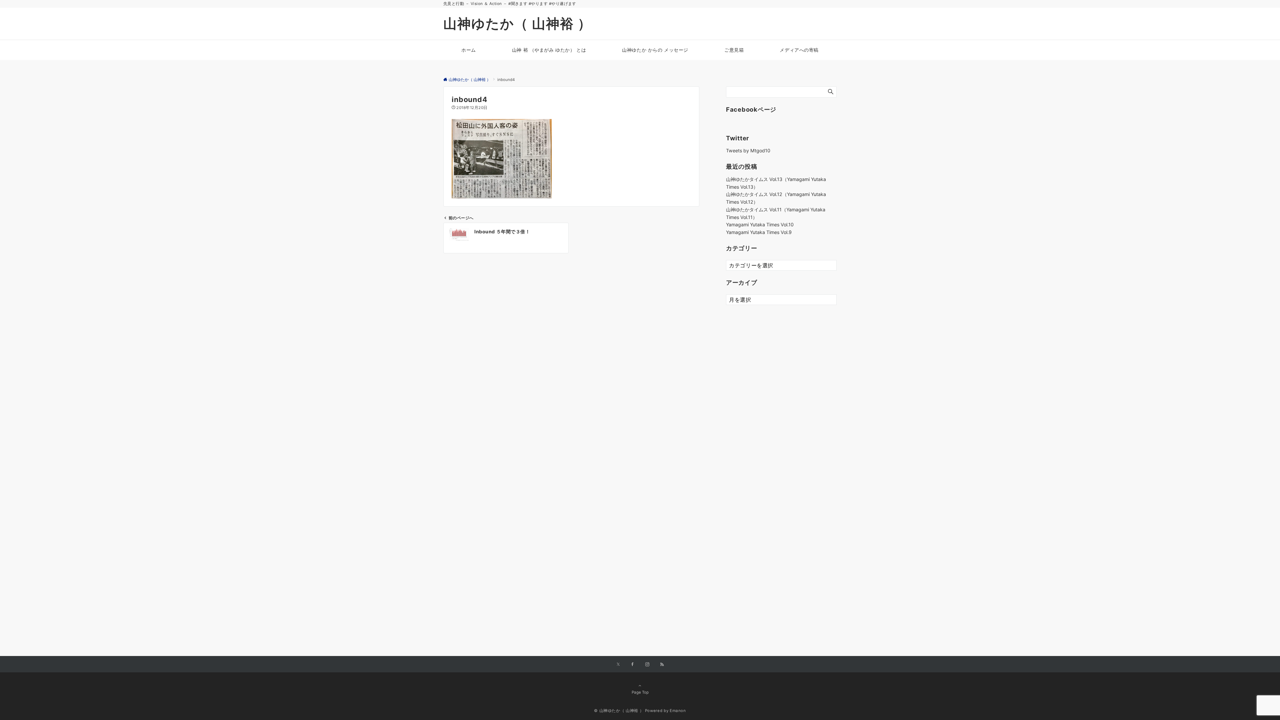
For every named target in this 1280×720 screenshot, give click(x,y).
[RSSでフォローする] (662, 664)
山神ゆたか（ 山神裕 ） (517, 23)
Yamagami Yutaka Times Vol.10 (760, 224)
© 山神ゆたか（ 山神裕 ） (619, 710)
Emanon (678, 710)
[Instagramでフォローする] (647, 664)
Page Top (640, 692)
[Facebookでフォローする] (633, 664)
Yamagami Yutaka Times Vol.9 (759, 232)
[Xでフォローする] (618, 664)
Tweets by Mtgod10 (748, 150)
